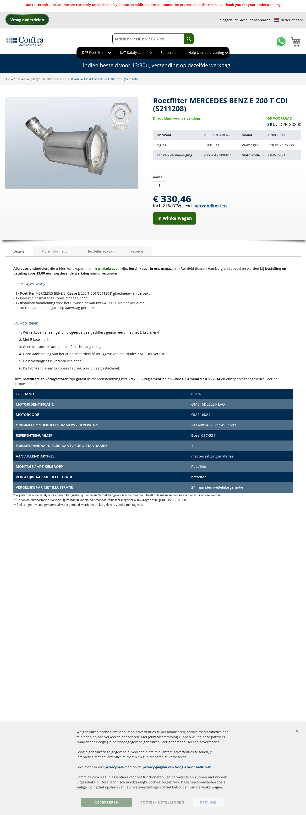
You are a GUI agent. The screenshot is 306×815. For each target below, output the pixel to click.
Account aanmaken (255, 20)
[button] (288, 20)
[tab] (19, 251)
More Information (55, 251)
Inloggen (225, 20)
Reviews (137, 251)
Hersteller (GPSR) (100, 251)
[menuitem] (94, 53)
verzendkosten (211, 206)
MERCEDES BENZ (55, 79)
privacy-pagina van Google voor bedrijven (177, 767)
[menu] (153, 53)
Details (18, 251)
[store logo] (25, 41)
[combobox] (153, 38)
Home (9, 79)
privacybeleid (116, 767)
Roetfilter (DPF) (28, 79)
